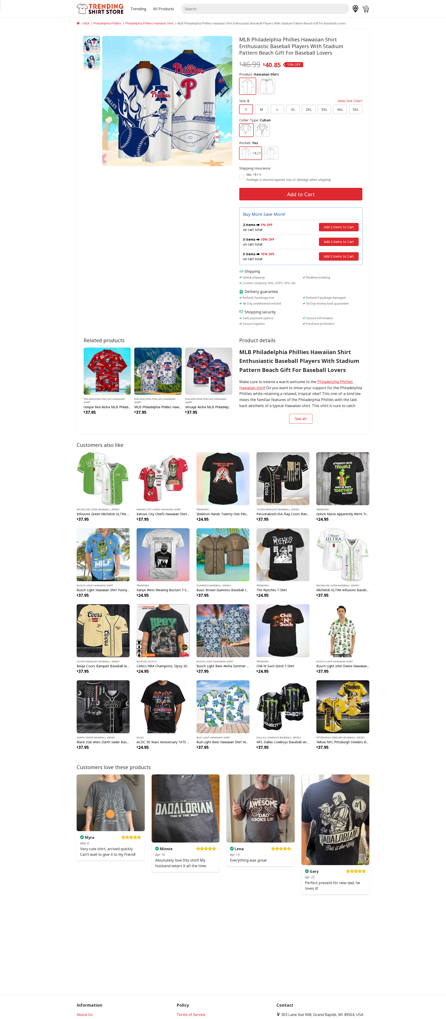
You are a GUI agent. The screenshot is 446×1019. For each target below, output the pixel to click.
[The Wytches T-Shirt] (282, 554)
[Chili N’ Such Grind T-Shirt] (282, 630)
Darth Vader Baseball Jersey (96, 737)
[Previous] (121, 101)
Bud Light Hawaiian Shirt (213, 737)
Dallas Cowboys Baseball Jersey (278, 737)
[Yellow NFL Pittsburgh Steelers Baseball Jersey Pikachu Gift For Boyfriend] (342, 706)
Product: (259, 74)
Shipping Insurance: (255, 168)
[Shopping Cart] (365, 9)
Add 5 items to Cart (339, 256)
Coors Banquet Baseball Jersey (277, 509)
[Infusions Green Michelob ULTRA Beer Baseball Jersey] (103, 478)
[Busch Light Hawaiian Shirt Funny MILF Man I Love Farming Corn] (103, 554)
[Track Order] (355, 9)
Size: (300, 100)
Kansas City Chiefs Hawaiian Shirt (159, 509)
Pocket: (248, 142)
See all (301, 418)
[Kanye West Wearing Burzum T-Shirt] (163, 554)
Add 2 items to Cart (339, 227)
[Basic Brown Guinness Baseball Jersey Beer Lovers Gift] (223, 554)
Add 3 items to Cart (339, 241)
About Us (85, 1014)
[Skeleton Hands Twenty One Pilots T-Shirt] (223, 478)
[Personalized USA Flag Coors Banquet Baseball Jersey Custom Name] (282, 478)
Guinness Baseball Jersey (214, 585)
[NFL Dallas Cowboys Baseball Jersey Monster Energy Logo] (282, 706)
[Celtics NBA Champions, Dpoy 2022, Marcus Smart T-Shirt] (163, 630)
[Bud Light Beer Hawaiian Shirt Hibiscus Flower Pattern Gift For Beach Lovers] (223, 706)
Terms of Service (191, 1014)
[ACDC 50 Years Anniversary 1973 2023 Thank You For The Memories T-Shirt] (163, 706)
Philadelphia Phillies (107, 23)
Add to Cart (301, 194)
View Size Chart (350, 100)
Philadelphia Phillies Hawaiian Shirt (149, 23)
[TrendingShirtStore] (78, 23)
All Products (163, 8)
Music (140, 737)
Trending (203, 509)
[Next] (212, 101)
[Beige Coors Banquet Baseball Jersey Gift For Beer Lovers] (103, 630)
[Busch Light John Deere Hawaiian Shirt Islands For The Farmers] (342, 630)
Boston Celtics (147, 661)
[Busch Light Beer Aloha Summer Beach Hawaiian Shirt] (223, 630)
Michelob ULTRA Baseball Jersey (98, 509)
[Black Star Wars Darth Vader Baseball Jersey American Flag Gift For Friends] (103, 706)
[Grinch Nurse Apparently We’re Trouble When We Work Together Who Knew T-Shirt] (342, 478)
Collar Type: (255, 120)
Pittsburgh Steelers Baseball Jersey (340, 737)
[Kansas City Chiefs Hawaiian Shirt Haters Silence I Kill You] (163, 478)
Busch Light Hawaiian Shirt (95, 585)
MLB (86, 23)
